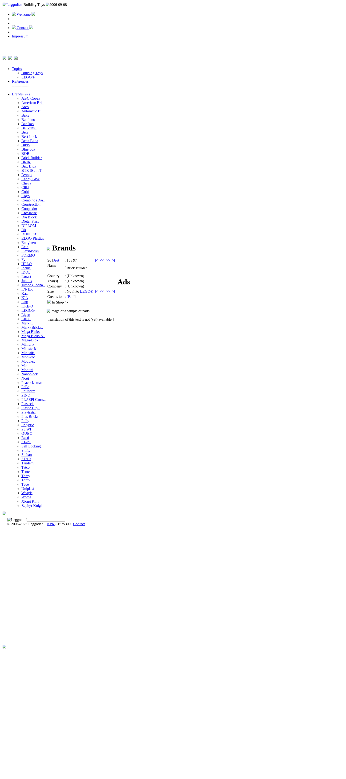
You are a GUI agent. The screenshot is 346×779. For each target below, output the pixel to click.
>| (114, 260)
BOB (25, 154)
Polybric (27, 425)
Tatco (25, 467)
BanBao (27, 124)
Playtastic (28, 412)
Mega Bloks (30, 332)
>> (108, 260)
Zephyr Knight (32, 506)
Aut (56, 260)
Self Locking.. (32, 446)
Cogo (25, 196)
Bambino (28, 120)
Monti (25, 366)
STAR (26, 459)
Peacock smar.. (32, 383)
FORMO (28, 255)
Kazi (24, 293)
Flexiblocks (30, 251)
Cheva (26, 183)
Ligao (25, 315)
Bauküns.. (28, 128)
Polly (25, 421)
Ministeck (28, 349)
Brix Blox (28, 166)
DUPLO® (29, 234)
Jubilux (26, 281)
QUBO (26, 433)
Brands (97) (21, 94)
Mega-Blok (29, 340)
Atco (25, 107)
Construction (30, 204)
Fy (23, 260)
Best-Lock (29, 137)
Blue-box (28, 149)
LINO (26, 319)
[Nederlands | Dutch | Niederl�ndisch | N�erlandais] (4, 57)
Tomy (25, 476)
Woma (26, 497)
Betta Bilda (29, 141)
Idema (26, 268)
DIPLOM (28, 226)
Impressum (20, 36)
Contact (22, 28)
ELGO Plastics (32, 238)
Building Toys (32, 73)
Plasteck (27, 404)
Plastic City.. (30, 408)
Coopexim (29, 209)
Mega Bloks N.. (33, 336)
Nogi (25, 378)
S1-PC (26, 442)
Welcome (24, 14)
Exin (24, 247)
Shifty (25, 450)
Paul (71, 297)
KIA (24, 298)
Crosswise (29, 213)
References (20, 81)
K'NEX (27, 289)
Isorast (26, 277)
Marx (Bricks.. (32, 327)
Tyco (25, 484)
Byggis (26, 175)
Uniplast (27, 489)
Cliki (25, 187)
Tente (25, 472)
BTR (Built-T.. (32, 170)
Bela (24, 132)
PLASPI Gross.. (33, 400)
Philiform (28, 391)
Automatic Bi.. (32, 111)
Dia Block (29, 217)
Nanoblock (29, 374)
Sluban (26, 455)
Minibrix (27, 344)
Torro (25, 480)
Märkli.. (27, 323)
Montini (27, 370)
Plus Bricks (29, 416)
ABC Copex (30, 98)
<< (102, 260)
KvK (51, 524)
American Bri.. (32, 103)
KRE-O (27, 306)
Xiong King (30, 501)
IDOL (26, 272)
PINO (25, 395)
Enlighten (28, 243)
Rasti (25, 438)
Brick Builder (31, 158)
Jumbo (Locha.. (33, 285)
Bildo (25, 145)
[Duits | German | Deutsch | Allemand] (16, 57)
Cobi (25, 192)
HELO (26, 264)
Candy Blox (30, 179)
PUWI (26, 429)
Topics (17, 69)
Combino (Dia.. (33, 200)
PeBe (25, 387)
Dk (23, 230)
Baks (25, 115)
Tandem (27, 463)
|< (96, 260)
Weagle (26, 493)
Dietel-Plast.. (30, 221)
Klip (24, 302)
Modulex (28, 361)
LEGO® (28, 77)
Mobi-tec (28, 357)
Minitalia (28, 353)
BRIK (26, 162)
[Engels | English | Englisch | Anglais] (10, 57)
